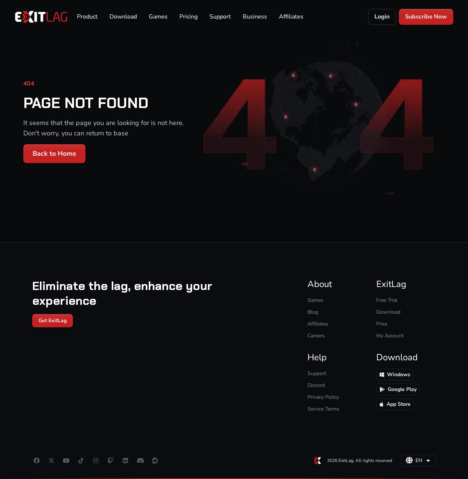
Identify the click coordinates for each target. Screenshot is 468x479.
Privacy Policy (323, 397)
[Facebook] (36, 460)
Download (123, 17)
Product (87, 17)
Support (220, 17)
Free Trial (386, 300)
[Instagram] (95, 460)
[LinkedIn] (125, 460)
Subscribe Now (426, 17)
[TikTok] (81, 460)
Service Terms (323, 408)
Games (158, 17)
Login (382, 17)
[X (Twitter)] (51, 460)
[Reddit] (155, 460)
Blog (312, 312)
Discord (316, 385)
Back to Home (54, 153)
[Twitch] (110, 460)
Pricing (188, 17)
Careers (316, 335)
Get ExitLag (52, 320)
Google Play (402, 389)
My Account (390, 335)
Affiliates (291, 17)
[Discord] (140, 460)
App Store (399, 404)
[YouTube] (66, 460)
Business (255, 17)
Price (381, 323)
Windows (398, 374)
